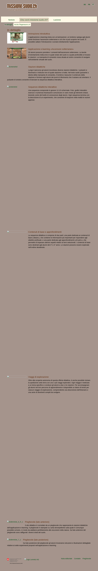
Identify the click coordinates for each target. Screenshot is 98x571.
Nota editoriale (66, 559)
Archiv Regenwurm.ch (22, 24)
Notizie (11, 20)
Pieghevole (86, 559)
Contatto (77, 559)
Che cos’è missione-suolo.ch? (34, 20)
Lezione (57, 20)
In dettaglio (9, 24)
